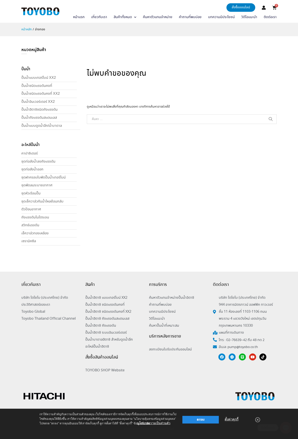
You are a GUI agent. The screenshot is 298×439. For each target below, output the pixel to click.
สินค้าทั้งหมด (123, 17)
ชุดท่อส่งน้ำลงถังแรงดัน (38, 161)
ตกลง (200, 420)
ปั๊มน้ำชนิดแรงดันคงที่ (36, 85)
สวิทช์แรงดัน (30, 225)
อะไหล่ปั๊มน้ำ (30, 145)
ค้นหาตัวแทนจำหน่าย (157, 17)
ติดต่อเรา (270, 17)
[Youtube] (252, 356)
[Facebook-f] (221, 356)
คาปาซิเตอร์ (29, 153)
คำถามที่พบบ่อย (190, 17)
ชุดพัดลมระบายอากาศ (36, 185)
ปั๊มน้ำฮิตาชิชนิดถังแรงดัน (39, 109)
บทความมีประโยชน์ (221, 17)
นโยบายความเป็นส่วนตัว (153, 423)
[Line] (242, 356)
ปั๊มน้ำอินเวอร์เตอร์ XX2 (38, 101)
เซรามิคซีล (28, 241)
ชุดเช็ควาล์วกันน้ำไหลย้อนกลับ (42, 201)
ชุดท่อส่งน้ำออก (32, 169)
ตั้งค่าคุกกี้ (231, 419)
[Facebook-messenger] (232, 356)
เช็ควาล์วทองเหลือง (35, 233)
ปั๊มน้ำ (25, 69)
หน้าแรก (79, 17)
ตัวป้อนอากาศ (31, 209)
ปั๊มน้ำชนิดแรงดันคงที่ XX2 (40, 93)
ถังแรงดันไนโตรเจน (35, 217)
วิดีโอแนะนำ (249, 17)
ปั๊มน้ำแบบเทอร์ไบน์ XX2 (38, 77)
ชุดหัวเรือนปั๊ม (31, 193)
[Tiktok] (262, 356)
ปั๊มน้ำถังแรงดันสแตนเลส (39, 117)
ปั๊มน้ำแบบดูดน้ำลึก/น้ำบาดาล (41, 125)
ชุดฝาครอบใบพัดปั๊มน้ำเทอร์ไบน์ (43, 177)
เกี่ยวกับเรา (99, 17)
